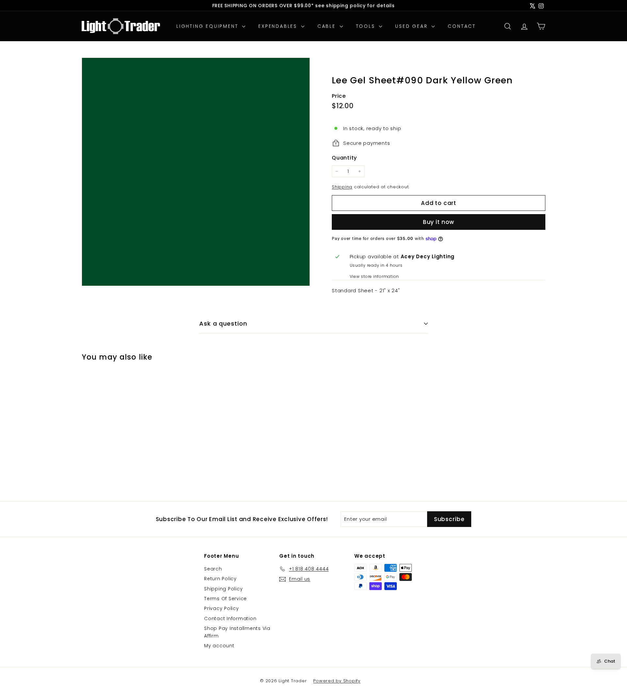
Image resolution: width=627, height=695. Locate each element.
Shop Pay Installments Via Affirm (237, 632)
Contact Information (230, 618)
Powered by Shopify (337, 681)
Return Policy (220, 578)
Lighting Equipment (208, 26)
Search (213, 569)
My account (219, 645)
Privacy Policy (221, 608)
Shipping (342, 187)
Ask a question (223, 323)
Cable (327, 26)
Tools (367, 26)
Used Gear (412, 26)
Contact (462, 26)
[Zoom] (196, 172)
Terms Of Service (225, 598)
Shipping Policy (223, 588)
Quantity (344, 157)
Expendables (278, 26)
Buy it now (439, 222)
